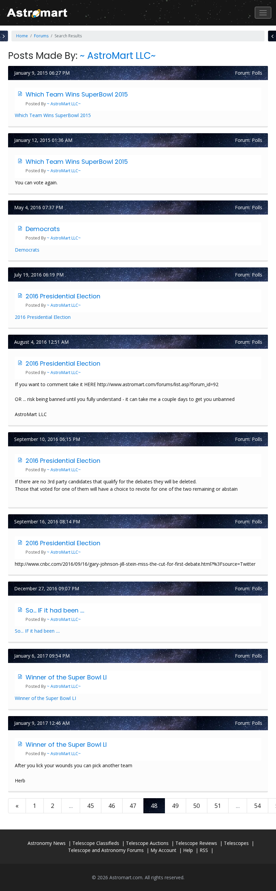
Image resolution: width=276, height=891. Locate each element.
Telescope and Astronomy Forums (106, 850)
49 (175, 806)
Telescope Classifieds (95, 843)
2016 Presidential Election (63, 296)
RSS (204, 850)
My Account (163, 850)
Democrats (43, 229)
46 (111, 806)
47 (133, 806)
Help (188, 850)
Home (22, 36)
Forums (41, 36)
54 (257, 806)
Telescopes (236, 843)
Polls (257, 73)
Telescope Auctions (147, 843)
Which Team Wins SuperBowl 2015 (77, 94)
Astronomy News (47, 843)
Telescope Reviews (196, 843)
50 (196, 806)
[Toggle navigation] (263, 12)
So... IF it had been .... (55, 610)
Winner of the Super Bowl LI (66, 677)
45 (90, 806)
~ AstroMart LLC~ (118, 55)
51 (217, 806)
